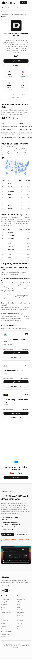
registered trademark (17, 644)
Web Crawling (5, 604)
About (3, 623)
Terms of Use (5, 634)
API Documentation (22, 602)
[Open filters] (2, 7)
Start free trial (6, 534)
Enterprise (4, 610)
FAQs (18, 607)
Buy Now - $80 (16, 61)
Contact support (22, 295)
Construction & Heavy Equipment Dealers (12, 14)
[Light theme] (3, 590)
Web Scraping (5, 599)
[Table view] (3, 118)
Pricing (3, 607)
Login (18, 626)
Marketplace (4, 12)
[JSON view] (6, 118)
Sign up (19, 623)
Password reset (21, 628)
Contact (3, 626)
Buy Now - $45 (16, 353)
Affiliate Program (6, 612)
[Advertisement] (16, 439)
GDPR (3, 637)
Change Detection (6, 602)
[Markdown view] (9, 118)
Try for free (16, 477)
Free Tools (20, 615)
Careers (3, 628)
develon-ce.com (16, 97)
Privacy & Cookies (6, 631)
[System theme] (6, 590)
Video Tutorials (21, 610)
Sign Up (23, 2)
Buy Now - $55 (16, 382)
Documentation (21, 599)
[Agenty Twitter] (5, 585)
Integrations (20, 612)
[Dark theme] (9, 590)
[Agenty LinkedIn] (8, 585)
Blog (18, 604)
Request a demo (22, 534)
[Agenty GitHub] (2, 585)
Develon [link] (3, 16)
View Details (15, 357)
